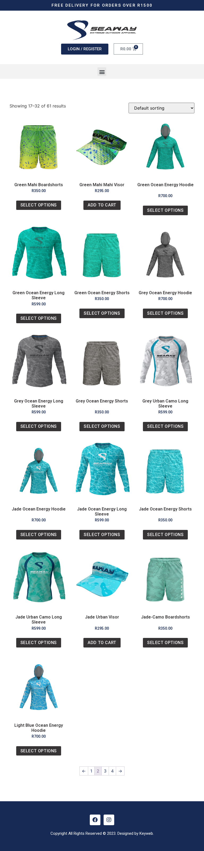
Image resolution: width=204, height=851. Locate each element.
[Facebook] (95, 820)
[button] (101, 71)
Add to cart (102, 204)
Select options (38, 204)
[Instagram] (109, 820)
